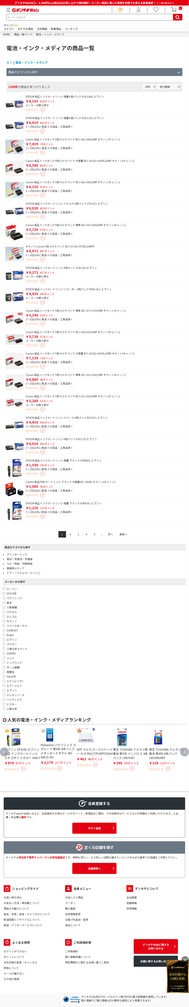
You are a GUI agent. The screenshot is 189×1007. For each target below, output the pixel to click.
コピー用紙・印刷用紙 (19, 563)
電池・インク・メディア (31, 62)
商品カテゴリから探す (23, 72)
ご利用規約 (71, 951)
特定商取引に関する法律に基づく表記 (87, 962)
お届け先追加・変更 (76, 919)
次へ (110, 534)
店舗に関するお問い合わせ (155, 961)
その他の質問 (11, 979)
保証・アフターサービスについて (23, 925)
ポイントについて (14, 957)
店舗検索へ (94, 868)
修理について (11, 968)
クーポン (70, 903)
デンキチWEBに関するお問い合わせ (156, 946)
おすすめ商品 (25, 29)
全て (9, 62)
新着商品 (56, 29)
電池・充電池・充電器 (19, 559)
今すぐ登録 (94, 828)
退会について (73, 925)
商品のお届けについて (17, 908)
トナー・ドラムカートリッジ (23, 573)
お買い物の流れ (13, 897)
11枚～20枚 (140, 715)
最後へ (123, 534)
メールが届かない (14, 973)
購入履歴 (70, 908)
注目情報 (42, 29)
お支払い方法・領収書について (22, 903)
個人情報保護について (78, 957)
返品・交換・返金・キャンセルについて (27, 914)
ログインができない (15, 951)
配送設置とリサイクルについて (22, 919)
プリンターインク (17, 554)
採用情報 (131, 908)
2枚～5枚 (46, 715)
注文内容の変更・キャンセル (20, 962)
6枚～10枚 (93, 715)
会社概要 (131, 897)
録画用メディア (16, 568)
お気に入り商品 (74, 897)
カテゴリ (9, 29)
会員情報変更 (73, 914)
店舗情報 (131, 903)
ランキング (71, 29)
